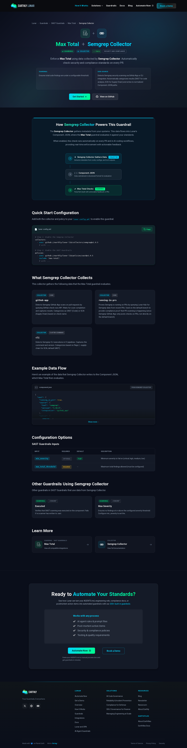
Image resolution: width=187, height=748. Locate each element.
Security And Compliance (114, 51)
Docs (122, 5)
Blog (130, 5)
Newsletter (142, 701)
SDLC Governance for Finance (118, 709)
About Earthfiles (144, 721)
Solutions (96, 5)
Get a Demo (79, 701)
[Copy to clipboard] (152, 236)
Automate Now (143, 5)
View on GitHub (107, 96)
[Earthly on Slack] (31, 705)
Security (162, 743)
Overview (78, 705)
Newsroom (142, 705)
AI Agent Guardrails (82, 731)
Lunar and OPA (81, 727)
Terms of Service (137, 743)
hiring (54, 743)
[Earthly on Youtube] (38, 705)
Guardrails (111, 5)
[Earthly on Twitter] (24, 705)
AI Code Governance (114, 696)
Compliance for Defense (116, 705)
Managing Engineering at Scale (118, 714)
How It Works (81, 5)
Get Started (80, 96)
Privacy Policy (151, 743)
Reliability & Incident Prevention (119, 701)
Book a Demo (113, 651)
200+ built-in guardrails (120, 604)
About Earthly (143, 709)
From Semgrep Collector (141, 387)
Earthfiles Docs (144, 726)
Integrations (79, 718)
